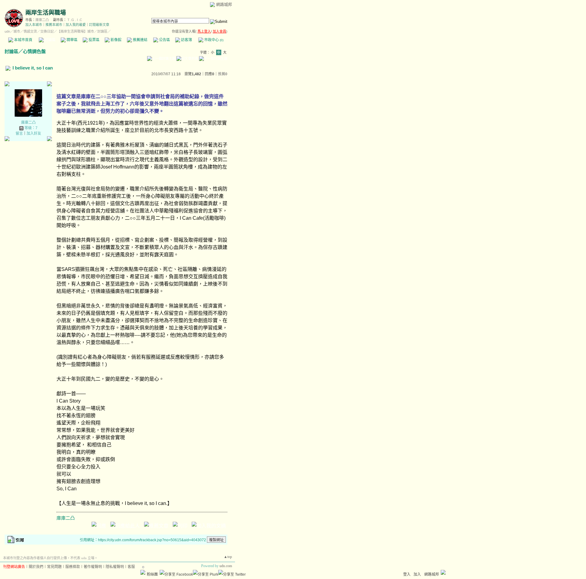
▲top (228, 557)
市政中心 (213, 40)
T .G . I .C (74, 20)
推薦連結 (139, 40)
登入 (407, 574)
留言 (19, 133)
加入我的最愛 (76, 25)
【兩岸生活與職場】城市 (75, 31)
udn (7, 31)
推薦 (222, 74)
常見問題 (54, 567)
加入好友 (34, 133)
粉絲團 (152, 574)
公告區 (164, 40)
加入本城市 (33, 25)
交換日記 (47, 31)
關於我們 (36, 567)
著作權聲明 (93, 567)
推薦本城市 (53, 25)
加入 (417, 574)
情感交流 (30, 31)
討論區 (50, 40)
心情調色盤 (34, 51)
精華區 (72, 40)
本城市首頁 (22, 40)
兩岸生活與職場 (45, 12)
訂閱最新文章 (99, 25)
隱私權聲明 (115, 567)
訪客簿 (186, 40)
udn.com (225, 566)
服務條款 (72, 567)
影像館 (115, 40)
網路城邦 (224, 4)
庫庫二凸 (42, 20)
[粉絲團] (142, 572)
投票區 (93, 40)
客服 (131, 567)
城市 (16, 31)
